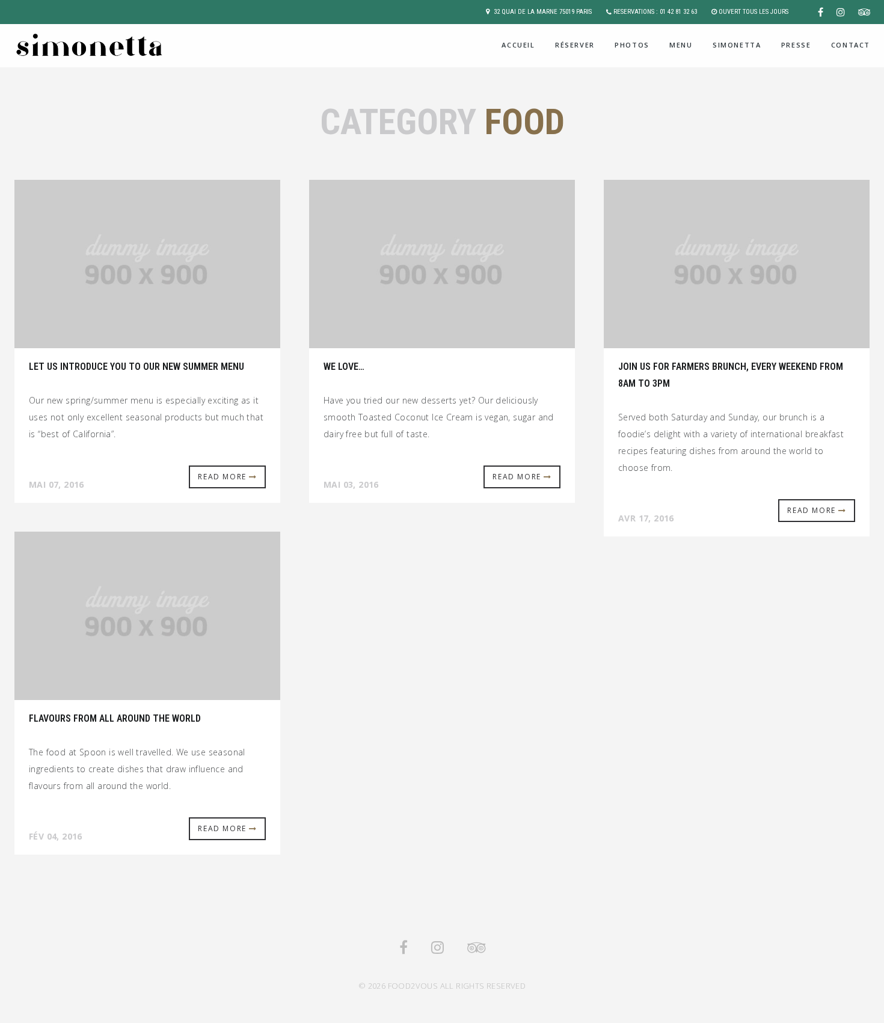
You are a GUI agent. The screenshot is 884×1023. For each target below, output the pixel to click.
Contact (850, 44)
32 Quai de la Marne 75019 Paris (543, 12)
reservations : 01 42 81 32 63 (655, 12)
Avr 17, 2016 (646, 518)
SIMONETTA (737, 44)
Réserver (575, 44)
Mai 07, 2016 (56, 484)
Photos (632, 44)
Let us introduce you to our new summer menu (136, 366)
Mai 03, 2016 (351, 484)
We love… (344, 366)
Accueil (518, 44)
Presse (796, 44)
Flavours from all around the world (115, 718)
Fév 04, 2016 (55, 836)
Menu (680, 44)
